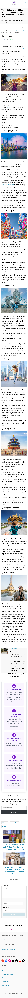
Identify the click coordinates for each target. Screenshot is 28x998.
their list (9, 107)
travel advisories (8, 185)
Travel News (5, 981)
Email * (6, 908)
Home (3, 970)
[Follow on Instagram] (11, 929)
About (3, 978)
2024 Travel (4, 822)
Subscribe (14, 812)
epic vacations (21, 49)
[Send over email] (12, 39)
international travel (14, 822)
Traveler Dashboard (7, 974)
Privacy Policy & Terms (8, 949)
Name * (5, 901)
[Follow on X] (8, 929)
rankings (4, 826)
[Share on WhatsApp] (9, 39)
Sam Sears (9, 22)
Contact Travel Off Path (8, 989)
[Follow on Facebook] (5, 929)
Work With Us (5, 985)
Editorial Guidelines (7, 953)
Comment (5, 885)
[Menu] (2, 3)
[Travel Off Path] (14, 3)
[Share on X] (7, 39)
